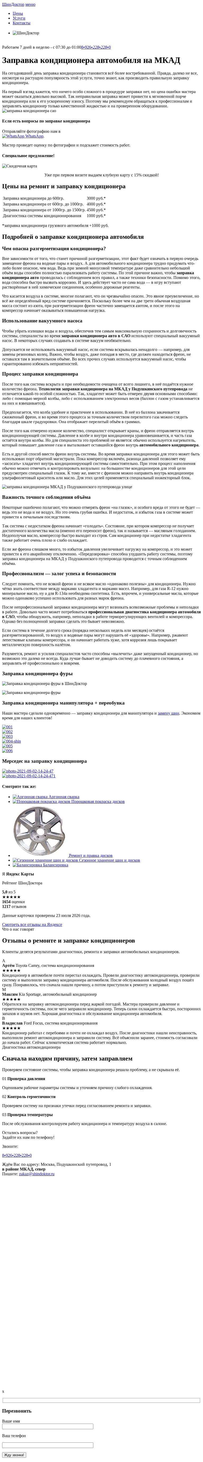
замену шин (168, 713)
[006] (7, 750)
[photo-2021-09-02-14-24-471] (29, 776)
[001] (7, 727)
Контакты (21, 23)
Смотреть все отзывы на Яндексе (32, 924)
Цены (18, 13)
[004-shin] (11, 741)
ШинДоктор (13, 4)
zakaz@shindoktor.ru (36, 1174)
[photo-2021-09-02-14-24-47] (27, 771)
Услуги (19, 18)
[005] (7, 746)
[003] (7, 736)
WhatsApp (33, 136)
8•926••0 (96, 47)
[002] (7, 731)
